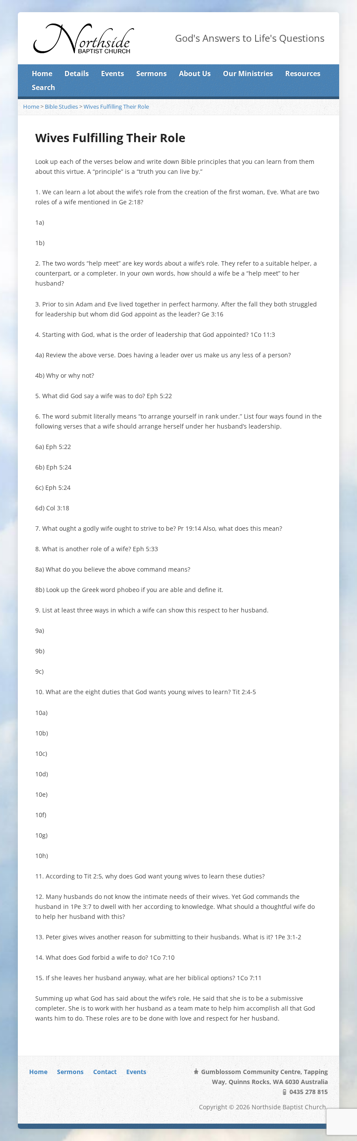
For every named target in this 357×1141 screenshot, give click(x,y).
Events (112, 73)
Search (43, 87)
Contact (105, 1072)
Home (42, 73)
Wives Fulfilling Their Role (116, 106)
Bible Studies (61, 106)
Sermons (151, 73)
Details (76, 73)
